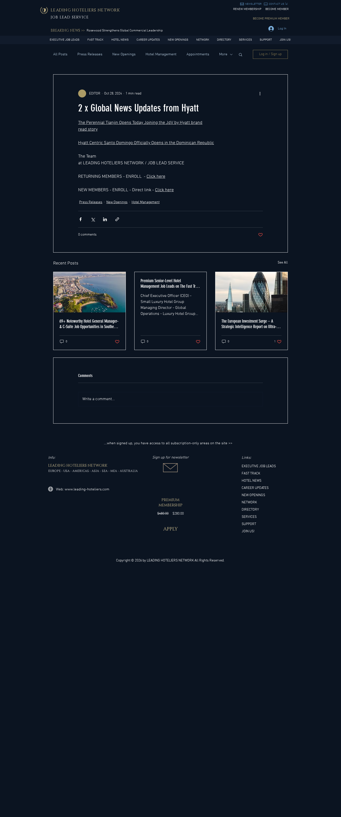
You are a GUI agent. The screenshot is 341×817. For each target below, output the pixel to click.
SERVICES (249, 517)
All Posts (60, 54)
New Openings (124, 54)
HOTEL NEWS (251, 481)
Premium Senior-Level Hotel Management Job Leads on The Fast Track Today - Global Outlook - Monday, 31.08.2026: (170, 283)
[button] (253, 4)
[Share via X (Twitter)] (92, 219)
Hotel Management (161, 54)
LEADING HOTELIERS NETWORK (170, 560)
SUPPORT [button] (249, 524)
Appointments (197, 54)
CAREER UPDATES (255, 488)
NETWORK (249, 502)
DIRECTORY (250, 510)
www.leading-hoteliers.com (87, 489)
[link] (286, 3)
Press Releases (89, 54)
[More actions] (260, 93)
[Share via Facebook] (80, 219)
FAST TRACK (251, 473)
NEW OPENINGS (253, 495)
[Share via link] (117, 219)
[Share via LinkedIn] (105, 219)
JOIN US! (248, 531)
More (223, 54)
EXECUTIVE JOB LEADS (259, 466)
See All (283, 263)
